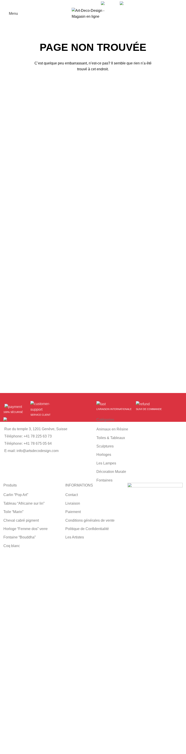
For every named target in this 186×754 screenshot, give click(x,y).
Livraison (72, 503)
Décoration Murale (111, 472)
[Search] (181, 13)
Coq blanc (11, 546)
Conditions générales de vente (90, 520)
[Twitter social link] (86, 3)
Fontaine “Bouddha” (19, 537)
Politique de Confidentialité (87, 529)
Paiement (73, 512)
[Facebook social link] (80, 3)
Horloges (103, 455)
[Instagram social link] (91, 3)
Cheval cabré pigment (21, 520)
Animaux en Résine (112, 429)
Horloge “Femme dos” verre (25, 529)
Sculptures (105, 446)
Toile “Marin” (13, 512)
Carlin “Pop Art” (15, 495)
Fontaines (104, 480)
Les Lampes (106, 463)
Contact (71, 495)
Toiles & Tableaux (110, 438)
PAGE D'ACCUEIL (93, 83)
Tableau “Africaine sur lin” (23, 503)
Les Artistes (74, 537)
